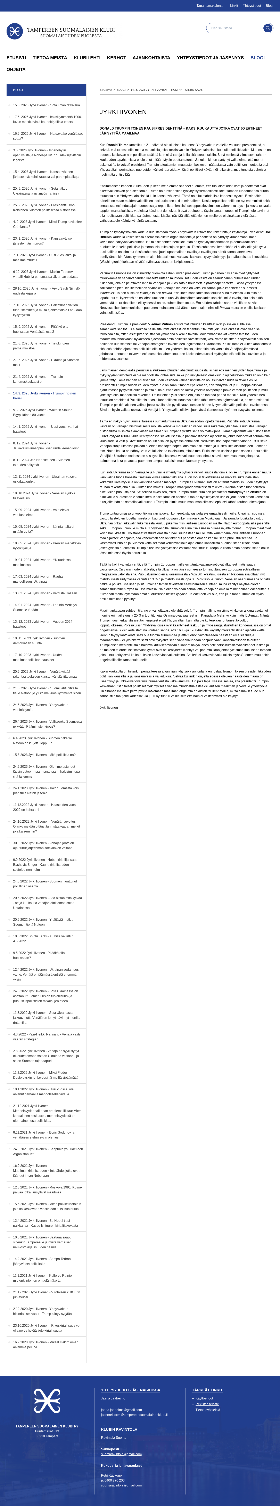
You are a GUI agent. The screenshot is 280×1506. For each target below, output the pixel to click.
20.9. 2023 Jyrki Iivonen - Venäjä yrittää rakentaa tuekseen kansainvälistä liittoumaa (45, 674)
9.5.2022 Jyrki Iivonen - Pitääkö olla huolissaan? (39, 955)
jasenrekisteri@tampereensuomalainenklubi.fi (134, 1415)
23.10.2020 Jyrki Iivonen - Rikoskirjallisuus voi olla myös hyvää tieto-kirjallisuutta (46, 1328)
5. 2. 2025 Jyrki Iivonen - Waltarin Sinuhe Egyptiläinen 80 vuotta (42, 412)
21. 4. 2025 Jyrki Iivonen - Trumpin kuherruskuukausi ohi (38, 379)
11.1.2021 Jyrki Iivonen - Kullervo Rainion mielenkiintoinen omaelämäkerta (43, 1278)
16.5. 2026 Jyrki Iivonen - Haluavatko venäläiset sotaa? (48, 136)
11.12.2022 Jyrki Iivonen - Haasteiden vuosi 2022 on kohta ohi (44, 807)
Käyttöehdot (204, 1398)
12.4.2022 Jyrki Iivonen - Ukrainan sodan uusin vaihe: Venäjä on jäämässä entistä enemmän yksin (47, 974)
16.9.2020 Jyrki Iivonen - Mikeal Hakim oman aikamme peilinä (45, 1344)
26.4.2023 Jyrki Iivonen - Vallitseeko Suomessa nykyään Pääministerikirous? (47, 724)
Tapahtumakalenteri (211, 5)
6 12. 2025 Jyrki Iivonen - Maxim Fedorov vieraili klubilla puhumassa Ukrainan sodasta (45, 274)
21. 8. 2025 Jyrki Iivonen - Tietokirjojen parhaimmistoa (41, 346)
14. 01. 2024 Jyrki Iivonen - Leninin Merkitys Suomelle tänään (45, 607)
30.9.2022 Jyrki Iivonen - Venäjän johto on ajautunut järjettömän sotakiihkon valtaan (43, 845)
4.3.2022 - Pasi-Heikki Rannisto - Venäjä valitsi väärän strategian (47, 1037)
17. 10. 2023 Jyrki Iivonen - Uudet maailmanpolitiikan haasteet (37, 657)
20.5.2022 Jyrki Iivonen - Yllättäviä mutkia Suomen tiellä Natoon (43, 922)
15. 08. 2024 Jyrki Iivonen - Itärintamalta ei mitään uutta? (43, 529)
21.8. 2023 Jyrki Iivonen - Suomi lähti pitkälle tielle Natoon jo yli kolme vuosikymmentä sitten (47, 690)
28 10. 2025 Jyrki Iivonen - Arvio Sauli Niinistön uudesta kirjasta (47, 291)
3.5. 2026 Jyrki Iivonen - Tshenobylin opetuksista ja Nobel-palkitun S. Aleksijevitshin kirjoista (47, 155)
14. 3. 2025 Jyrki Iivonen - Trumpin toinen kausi (44, 396)
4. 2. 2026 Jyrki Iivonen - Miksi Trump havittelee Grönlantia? (47, 224)
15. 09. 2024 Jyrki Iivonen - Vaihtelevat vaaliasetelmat (41, 512)
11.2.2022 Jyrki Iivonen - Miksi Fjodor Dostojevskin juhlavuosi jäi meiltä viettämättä (45, 1075)
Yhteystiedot (252, 5)
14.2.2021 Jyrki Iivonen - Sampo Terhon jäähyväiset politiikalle (42, 1261)
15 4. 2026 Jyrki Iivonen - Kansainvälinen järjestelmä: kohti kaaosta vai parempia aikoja (46, 174)
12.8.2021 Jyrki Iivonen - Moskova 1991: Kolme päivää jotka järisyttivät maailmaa (47, 1190)
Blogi (269, 5)
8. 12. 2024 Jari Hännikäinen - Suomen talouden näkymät (41, 462)
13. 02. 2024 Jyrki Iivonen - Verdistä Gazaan (45, 593)
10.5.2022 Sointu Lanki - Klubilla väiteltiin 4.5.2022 (43, 938)
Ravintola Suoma (113, 1437)
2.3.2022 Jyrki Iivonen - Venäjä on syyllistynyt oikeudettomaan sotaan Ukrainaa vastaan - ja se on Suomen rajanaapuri (46, 1056)
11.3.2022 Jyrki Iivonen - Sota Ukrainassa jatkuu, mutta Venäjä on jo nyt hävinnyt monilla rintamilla (46, 1017)
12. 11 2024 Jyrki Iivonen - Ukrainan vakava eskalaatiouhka (44, 479)
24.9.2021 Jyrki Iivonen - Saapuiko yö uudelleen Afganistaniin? (48, 1151)
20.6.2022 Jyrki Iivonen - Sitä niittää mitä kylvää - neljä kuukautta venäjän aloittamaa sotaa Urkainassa (47, 903)
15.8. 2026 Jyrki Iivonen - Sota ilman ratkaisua (46, 105)
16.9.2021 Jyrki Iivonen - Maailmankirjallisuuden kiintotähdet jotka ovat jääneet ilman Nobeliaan (46, 1170)
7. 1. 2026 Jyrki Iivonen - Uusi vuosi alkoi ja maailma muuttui (44, 257)
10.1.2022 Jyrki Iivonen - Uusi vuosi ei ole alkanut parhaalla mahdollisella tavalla (43, 1091)
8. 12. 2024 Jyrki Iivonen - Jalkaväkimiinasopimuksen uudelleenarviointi (46, 446)
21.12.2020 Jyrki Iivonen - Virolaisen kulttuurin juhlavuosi (46, 1294)
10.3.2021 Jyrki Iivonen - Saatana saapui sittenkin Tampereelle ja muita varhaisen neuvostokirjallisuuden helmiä (42, 1242)
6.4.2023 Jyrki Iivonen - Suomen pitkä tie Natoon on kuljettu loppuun (42, 740)
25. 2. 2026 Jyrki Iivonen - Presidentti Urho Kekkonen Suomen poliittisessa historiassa (44, 207)
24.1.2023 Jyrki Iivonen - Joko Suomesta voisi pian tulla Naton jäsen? (46, 790)
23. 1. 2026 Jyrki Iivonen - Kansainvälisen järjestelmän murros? (43, 241)
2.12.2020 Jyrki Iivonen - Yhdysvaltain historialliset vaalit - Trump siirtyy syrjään (42, 1311)
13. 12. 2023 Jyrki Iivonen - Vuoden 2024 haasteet (42, 624)
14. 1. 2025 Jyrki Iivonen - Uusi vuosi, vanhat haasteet (45, 429)
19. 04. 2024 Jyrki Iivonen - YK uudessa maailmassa (42, 562)
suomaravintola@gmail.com (121, 1454)
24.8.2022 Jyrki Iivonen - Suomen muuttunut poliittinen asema (45, 884)
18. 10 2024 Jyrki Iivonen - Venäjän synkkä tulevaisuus (44, 496)
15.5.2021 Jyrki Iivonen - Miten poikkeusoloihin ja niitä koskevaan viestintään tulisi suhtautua (47, 1206)
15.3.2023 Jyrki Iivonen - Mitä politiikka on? (44, 755)
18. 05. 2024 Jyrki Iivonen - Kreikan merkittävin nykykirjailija (47, 545)
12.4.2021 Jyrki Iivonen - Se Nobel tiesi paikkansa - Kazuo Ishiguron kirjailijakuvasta (45, 1223)
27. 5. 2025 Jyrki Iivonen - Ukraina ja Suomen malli (46, 362)
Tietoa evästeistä (208, 1410)
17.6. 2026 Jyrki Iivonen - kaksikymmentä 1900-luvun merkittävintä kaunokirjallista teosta (47, 119)
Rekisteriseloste (207, 1404)
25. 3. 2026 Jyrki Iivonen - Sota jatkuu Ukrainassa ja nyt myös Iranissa (40, 191)
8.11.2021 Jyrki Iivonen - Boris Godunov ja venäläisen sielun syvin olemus (43, 1135)
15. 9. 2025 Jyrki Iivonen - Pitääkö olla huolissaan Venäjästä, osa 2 (40, 329)
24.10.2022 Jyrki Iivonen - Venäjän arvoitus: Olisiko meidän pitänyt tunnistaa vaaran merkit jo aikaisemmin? (46, 826)
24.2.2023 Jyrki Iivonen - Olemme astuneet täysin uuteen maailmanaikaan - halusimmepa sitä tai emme (46, 771)
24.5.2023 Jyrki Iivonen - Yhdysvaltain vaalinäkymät (40, 707)
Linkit (234, 5)
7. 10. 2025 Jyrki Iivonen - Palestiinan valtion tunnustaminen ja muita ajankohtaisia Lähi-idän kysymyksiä (47, 310)
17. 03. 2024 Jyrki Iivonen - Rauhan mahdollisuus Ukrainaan (39, 579)
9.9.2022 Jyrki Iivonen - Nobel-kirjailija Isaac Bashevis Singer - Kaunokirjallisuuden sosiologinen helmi (45, 864)
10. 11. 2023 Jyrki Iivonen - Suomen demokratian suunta (39, 640)
